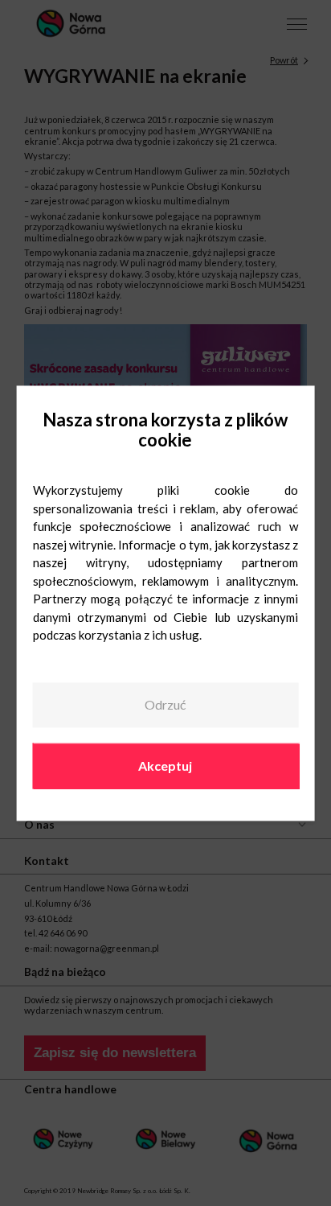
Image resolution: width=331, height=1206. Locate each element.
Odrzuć (165, 705)
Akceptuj (165, 765)
